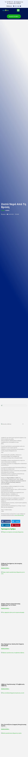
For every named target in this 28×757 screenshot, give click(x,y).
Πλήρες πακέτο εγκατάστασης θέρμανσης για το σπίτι (10, 604)
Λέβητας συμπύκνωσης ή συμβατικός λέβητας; (13, 684)
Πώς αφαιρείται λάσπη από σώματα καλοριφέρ (12, 644)
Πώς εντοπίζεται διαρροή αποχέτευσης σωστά (13, 725)
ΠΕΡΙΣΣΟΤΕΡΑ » (5, 568)
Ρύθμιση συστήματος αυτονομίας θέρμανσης (11, 564)
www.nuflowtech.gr (19, 515)
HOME (2, 210)
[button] (6, 521)
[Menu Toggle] (18, 10)
